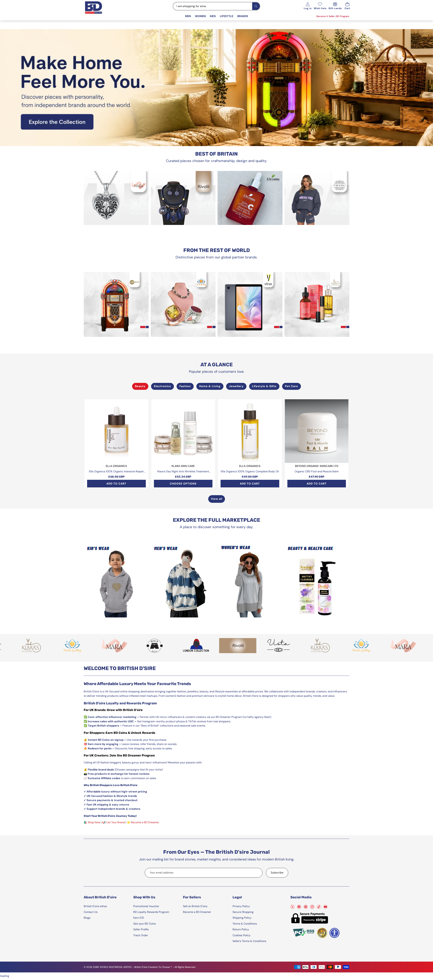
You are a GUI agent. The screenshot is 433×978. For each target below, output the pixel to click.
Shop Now (94, 822)
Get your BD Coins (144, 923)
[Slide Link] (216, 87)
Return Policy (241, 929)
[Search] (256, 6)
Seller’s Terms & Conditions (249, 941)
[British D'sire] (98, 10)
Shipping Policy (242, 917)
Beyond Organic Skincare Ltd (316, 466)
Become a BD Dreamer (145, 822)
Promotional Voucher (146, 906)
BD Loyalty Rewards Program (151, 912)
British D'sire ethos (95, 906)
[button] (347, 6)
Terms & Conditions (245, 923)
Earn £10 (138, 917)
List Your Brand (115, 822)
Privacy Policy (241, 906)
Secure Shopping (243, 912)
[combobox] (216, 6)
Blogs (87, 917)
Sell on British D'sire (195, 906)
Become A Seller (325, 16)
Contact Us (91, 912)
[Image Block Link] (116, 198)
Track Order (140, 935)
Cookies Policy (241, 935)
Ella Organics (116, 466)
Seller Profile (141, 929)
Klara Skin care (183, 466)
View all (216, 499)
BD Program (342, 16)
